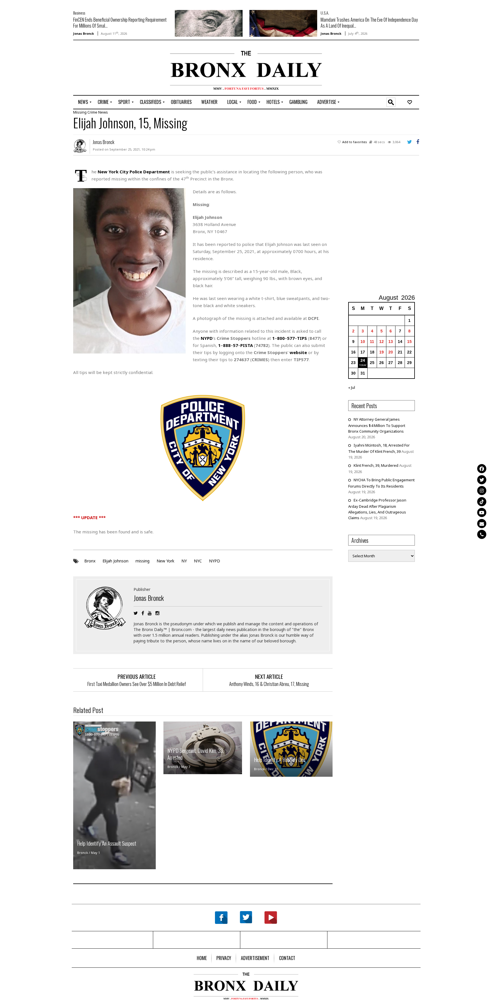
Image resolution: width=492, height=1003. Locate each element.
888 (227, 345)
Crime (92, 112)
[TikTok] (481, 501)
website (298, 352)
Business (79, 13)
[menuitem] (83, 102)
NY (184, 561)
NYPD (214, 561)
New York (165, 561)
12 (381, 341)
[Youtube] (481, 512)
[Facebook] (481, 468)
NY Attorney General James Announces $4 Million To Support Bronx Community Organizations (376, 425)
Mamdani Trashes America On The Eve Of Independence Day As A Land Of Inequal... (369, 22)
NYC (198, 561)
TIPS (302, 338)
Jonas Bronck (83, 33)
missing (142, 561)
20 (390, 352)
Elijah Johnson (115, 561)
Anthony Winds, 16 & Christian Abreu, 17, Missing (269, 684)
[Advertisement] (106, 68)
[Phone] (481, 534)
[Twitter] (481, 479)
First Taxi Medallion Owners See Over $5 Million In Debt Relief (136, 684)
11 (372, 341)
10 (362, 341)
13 (390, 341)
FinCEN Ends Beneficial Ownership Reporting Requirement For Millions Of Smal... (120, 22)
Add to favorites (354, 142)
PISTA (246, 345)
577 (291, 338)
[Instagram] (481, 490)
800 (281, 338)
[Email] (481, 523)
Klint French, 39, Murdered (376, 465)
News (103, 112)
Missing (80, 112)
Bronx (89, 561)
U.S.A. (325, 13)
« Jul (351, 387)
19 (381, 352)
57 (235, 345)
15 (409, 341)
